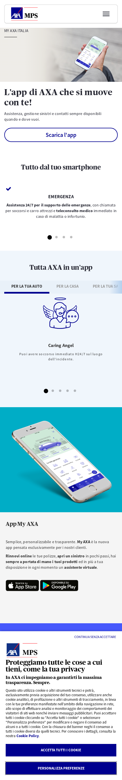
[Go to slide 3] (64, 238)
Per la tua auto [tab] (26, 286)
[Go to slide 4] (71, 238)
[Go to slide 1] (49, 238)
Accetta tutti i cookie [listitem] (61, 750)
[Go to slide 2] (57, 238)
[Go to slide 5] (75, 391)
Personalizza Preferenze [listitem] (61, 768)
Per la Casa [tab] (67, 286)
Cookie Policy (27, 735)
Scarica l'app (61, 134)
